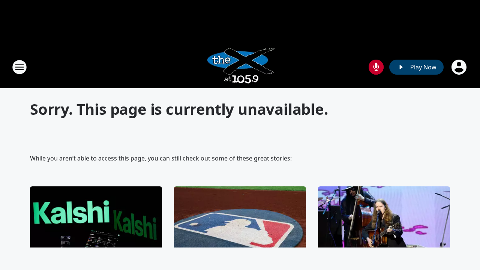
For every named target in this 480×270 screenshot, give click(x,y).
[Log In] (460, 67)
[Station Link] (240, 67)
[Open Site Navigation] (19, 67)
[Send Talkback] (376, 67)
